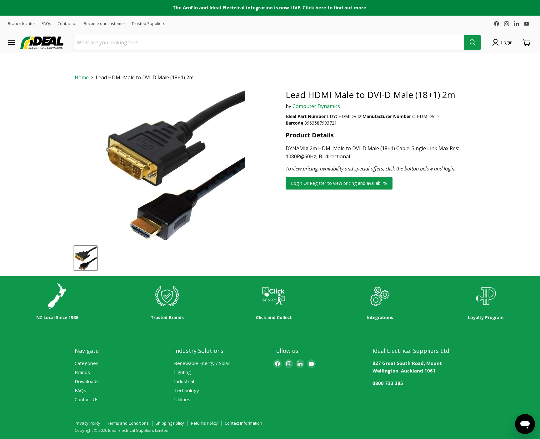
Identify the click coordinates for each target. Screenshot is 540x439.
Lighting (182, 372)
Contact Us (86, 399)
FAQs (46, 23)
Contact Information (243, 423)
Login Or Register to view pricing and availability (339, 183)
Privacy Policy (87, 423)
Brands (82, 372)
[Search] (472, 42)
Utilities (182, 399)
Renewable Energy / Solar (202, 363)
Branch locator (21, 23)
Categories (86, 363)
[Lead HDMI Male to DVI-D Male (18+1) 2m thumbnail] (85, 258)
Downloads (87, 381)
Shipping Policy (170, 423)
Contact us (68, 23)
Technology (186, 390)
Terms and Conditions (128, 423)
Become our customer (104, 23)
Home (82, 77)
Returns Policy (204, 423)
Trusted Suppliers (148, 23)
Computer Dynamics (316, 106)
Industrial (184, 381)
